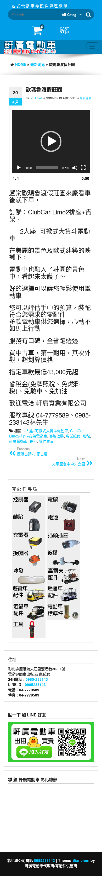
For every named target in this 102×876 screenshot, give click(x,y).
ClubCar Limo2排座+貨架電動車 (46, 433)
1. (16, 178)
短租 (86, 436)
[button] (51, 141)
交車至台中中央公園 (68, 461)
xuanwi (36, 98)
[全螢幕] (83, 167)
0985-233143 (37, 679)
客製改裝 (56, 436)
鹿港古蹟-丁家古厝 (32, 451)
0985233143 (35, 684)
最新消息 (37, 64)
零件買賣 (46, 441)
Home (20, 64)
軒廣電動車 (18, 441)
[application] (51, 141)
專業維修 (73, 436)
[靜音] (74, 167)
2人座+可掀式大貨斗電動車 (46, 430)
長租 (33, 441)
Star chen (80, 860)
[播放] (18, 167)
